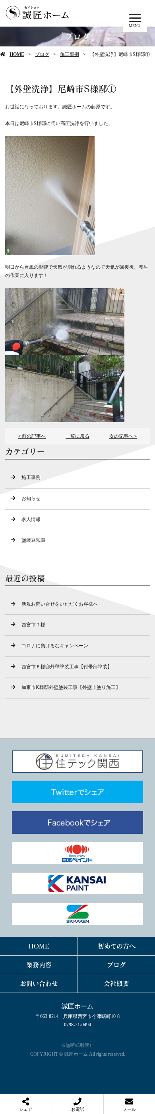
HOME (17, 54)
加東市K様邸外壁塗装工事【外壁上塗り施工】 (70, 687)
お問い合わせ (39, 983)
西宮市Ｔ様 (33, 624)
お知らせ (31, 498)
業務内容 (39, 964)
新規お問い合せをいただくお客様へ (59, 604)
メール (129, 1109)
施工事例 (69, 54)
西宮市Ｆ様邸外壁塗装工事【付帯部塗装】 (66, 667)
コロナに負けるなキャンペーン (54, 645)
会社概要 (116, 983)
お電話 (77, 1109)
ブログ (42, 54)
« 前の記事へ (32, 436)
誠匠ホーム (77, 1006)
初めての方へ (117, 946)
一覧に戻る (77, 436)
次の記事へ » (123, 436)
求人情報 (31, 519)
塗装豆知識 (33, 540)
